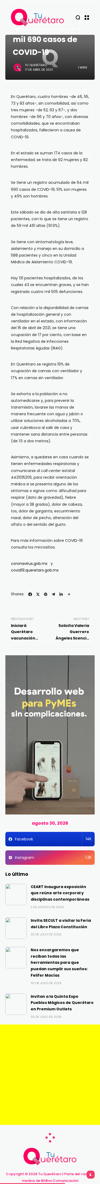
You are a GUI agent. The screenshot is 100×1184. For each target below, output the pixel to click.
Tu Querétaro (36, 65)
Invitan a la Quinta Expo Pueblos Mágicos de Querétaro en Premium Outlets (62, 1003)
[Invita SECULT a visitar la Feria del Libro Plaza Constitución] (16, 928)
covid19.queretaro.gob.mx (35, 570)
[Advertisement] (50, 1075)
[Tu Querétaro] (37, 17)
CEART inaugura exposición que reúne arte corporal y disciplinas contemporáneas (60, 893)
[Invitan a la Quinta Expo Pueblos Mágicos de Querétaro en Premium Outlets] (16, 1004)
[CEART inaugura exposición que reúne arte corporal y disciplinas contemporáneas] (16, 894)
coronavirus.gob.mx (29, 563)
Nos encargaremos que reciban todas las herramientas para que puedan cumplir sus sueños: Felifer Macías (59, 962)
